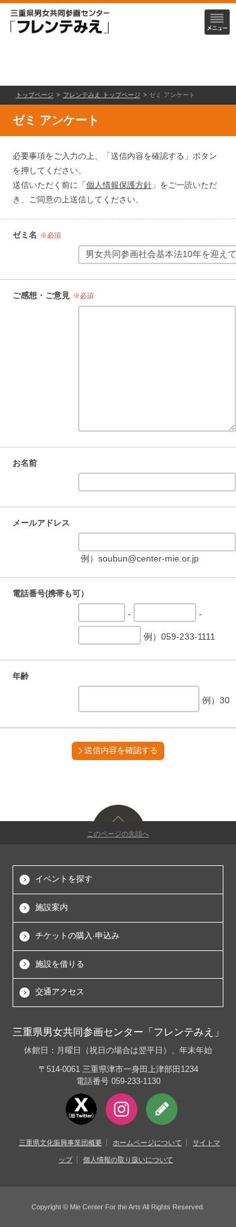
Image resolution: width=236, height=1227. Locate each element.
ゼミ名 (25, 234)
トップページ (34, 94)
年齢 (21, 676)
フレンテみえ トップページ (101, 94)
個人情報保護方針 (119, 185)
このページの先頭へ (118, 834)
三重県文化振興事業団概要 (60, 1142)
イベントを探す (64, 879)
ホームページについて (147, 1142)
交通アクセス (59, 991)
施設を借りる (59, 964)
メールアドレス (41, 522)
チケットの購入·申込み (77, 935)
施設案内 (51, 907)
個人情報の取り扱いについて (128, 1159)
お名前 (25, 463)
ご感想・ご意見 (41, 295)
